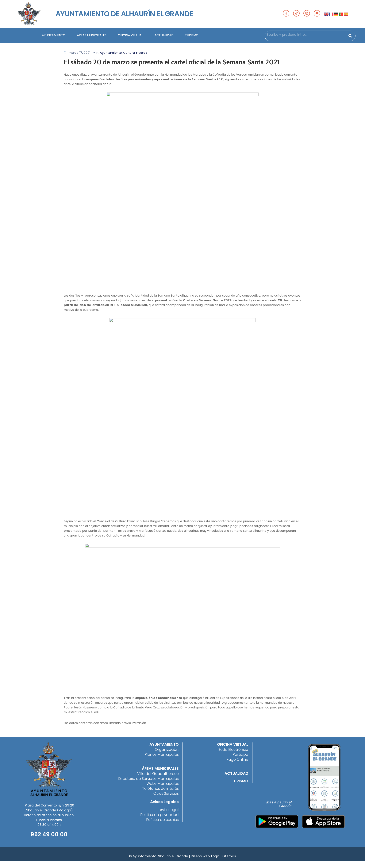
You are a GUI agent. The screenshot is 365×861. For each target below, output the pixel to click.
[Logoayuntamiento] (29, 14)
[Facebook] (286, 13)
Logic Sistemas (223, 856)
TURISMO (191, 35)
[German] (336, 14)
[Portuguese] (341, 14)
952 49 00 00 (48, 834)
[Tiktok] (296, 13)
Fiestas (141, 53)
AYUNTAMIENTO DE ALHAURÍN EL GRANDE (124, 14)
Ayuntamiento (111, 53)
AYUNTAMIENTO (53, 35)
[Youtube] (317, 13)
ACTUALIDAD (164, 35)
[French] (331, 14)
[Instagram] (306, 13)
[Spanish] (346, 14)
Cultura (129, 53)
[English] (326, 14)
